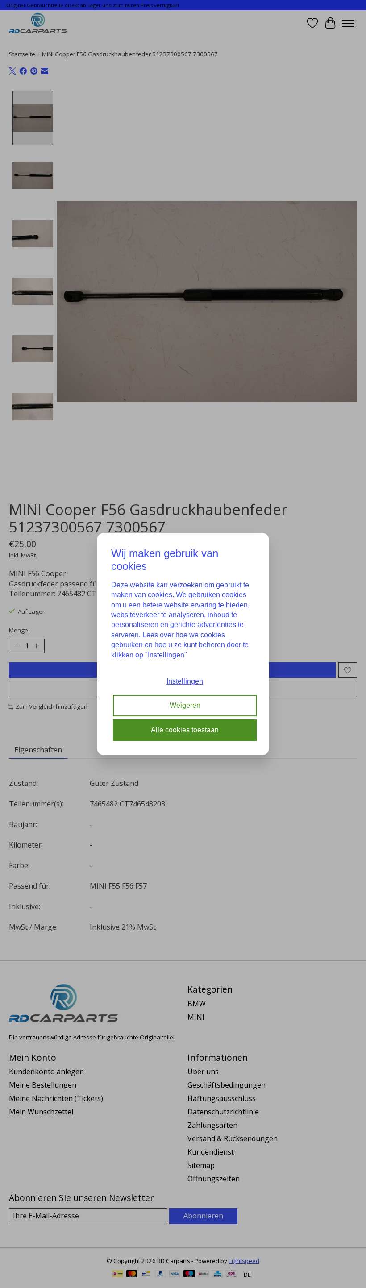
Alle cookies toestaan (185, 730)
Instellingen (184, 681)
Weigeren (185, 706)
